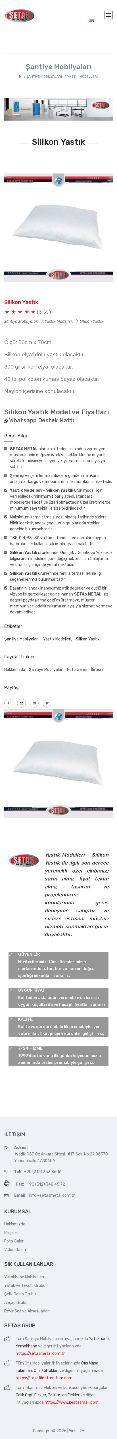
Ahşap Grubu (16, 1302)
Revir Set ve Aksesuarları (27, 1311)
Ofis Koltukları (46, 1370)
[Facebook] (8, 703)
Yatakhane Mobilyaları (24, 1277)
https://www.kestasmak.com (72, 1402)
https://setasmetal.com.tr (40, 1353)
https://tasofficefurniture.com (44, 1378)
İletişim (98, 669)
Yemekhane (26, 1346)
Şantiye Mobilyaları (46, 669)
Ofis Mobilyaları (38, 1363)
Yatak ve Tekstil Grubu (24, 1285)
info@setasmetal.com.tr (52, 1195)
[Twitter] (47, 703)
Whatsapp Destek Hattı (41, 420)
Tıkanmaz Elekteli (41, 1387)
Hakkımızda (14, 669)
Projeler (11, 1232)
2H (81, 1430)
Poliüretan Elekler (64, 1395)
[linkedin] (34, 703)
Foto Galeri (77, 669)
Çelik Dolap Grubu (20, 1294)
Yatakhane (99, 1338)
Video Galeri (15, 1249)
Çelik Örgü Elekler (31, 1395)
